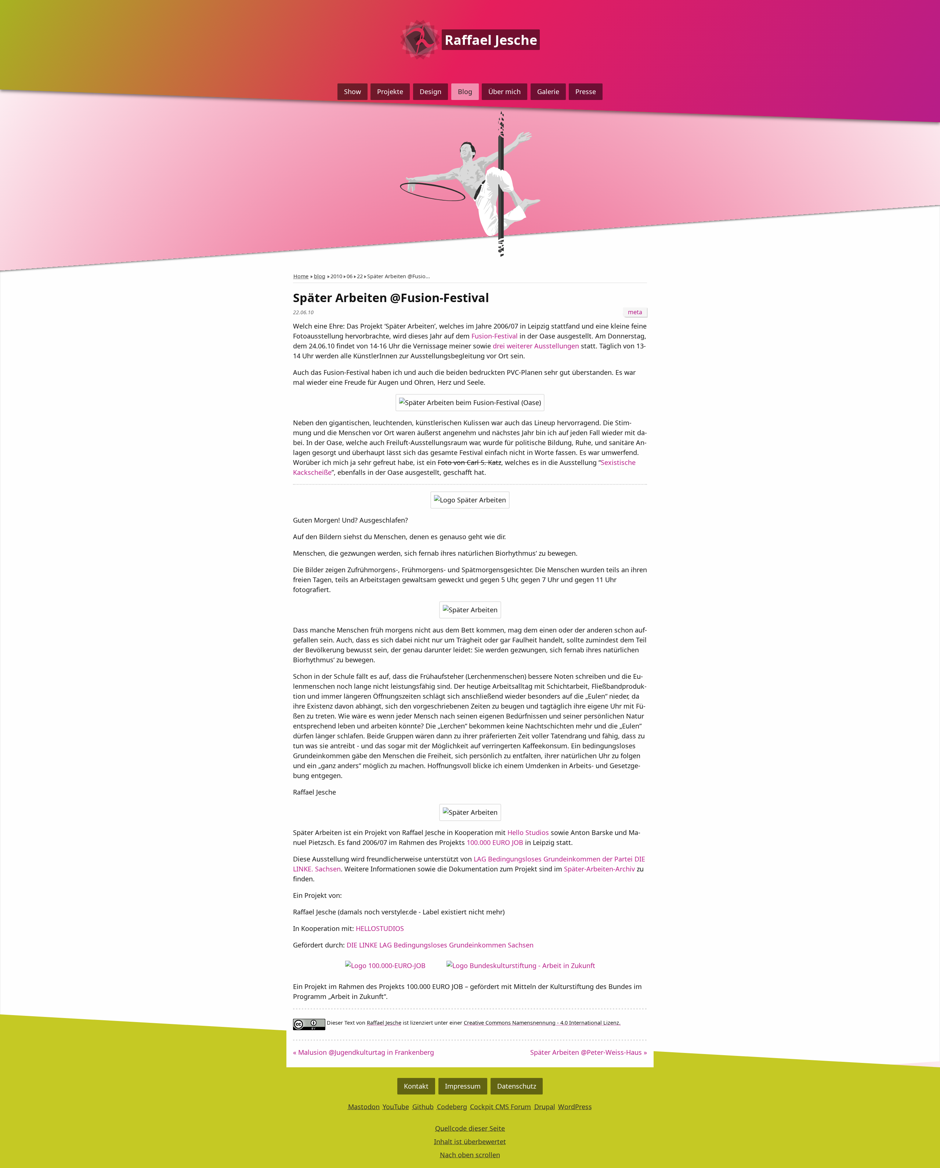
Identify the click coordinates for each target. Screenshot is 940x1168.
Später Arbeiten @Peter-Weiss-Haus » (588, 1052)
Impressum (463, 1086)
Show (352, 91)
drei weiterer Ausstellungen (536, 345)
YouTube (396, 1106)
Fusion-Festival (494, 336)
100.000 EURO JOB (495, 842)
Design (430, 91)
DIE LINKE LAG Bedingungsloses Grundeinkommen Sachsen (440, 945)
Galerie (548, 91)
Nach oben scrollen (470, 1154)
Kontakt (416, 1086)
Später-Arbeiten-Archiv (599, 868)
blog (319, 276)
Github (423, 1106)
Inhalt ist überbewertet (470, 1141)
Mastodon (364, 1106)
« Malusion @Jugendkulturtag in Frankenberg (363, 1052)
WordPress (575, 1106)
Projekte (390, 91)
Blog (465, 91)
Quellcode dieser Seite (470, 1128)
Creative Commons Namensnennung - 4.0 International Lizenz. (542, 1022)
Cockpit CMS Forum (500, 1106)
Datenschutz (516, 1086)
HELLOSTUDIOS (380, 928)
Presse (585, 91)
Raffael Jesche (384, 1022)
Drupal (544, 1106)
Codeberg (452, 1106)
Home (300, 276)
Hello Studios (528, 832)
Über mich (504, 91)
